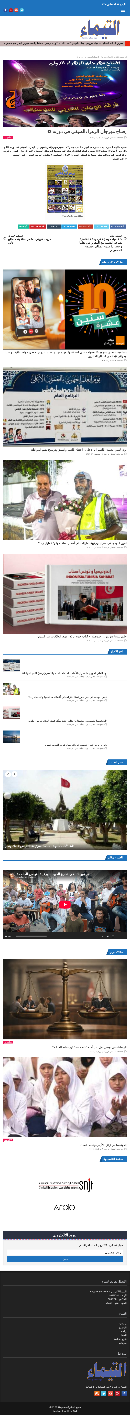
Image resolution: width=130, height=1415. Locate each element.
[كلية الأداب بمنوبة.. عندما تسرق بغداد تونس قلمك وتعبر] (65, 810)
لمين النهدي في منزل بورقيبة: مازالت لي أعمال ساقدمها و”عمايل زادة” (82, 543)
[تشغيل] (6, 936)
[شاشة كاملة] (113, 936)
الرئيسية (123, 57)
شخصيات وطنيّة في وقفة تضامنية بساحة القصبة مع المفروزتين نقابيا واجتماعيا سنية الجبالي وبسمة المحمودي (100, 243)
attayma (119, 360)
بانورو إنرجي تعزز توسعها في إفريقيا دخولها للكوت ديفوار (76, 744)
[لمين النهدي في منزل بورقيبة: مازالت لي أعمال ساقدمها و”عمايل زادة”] (65, 500)
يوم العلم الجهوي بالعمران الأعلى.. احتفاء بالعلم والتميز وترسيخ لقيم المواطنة (78, 449)
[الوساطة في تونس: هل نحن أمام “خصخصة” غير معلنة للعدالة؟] (65, 999)
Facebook (117, 226)
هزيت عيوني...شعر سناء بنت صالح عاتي (29, 239)
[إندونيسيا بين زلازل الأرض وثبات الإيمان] (65, 1097)
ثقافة (116, 57)
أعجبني (7, 138)
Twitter (100, 226)
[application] (65, 904)
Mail (22, 226)
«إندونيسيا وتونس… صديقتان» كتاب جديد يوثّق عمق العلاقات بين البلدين (82, 636)
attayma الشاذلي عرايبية (113, 138)
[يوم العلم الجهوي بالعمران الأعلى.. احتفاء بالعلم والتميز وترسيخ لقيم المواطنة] (65, 407)
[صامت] (107, 936)
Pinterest (36, 226)
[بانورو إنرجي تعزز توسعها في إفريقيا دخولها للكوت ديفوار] (11, 737)
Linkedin (68, 226)
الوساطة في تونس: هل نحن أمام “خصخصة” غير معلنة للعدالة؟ (89, 1047)
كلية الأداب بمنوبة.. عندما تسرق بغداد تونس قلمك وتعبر (39, 846)
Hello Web (72, 1411)
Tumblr (52, 226)
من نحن (123, 1323)
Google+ (84, 226)
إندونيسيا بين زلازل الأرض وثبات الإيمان (103, 1145)
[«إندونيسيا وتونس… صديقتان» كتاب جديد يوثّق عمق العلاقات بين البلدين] (65, 594)
